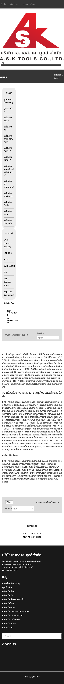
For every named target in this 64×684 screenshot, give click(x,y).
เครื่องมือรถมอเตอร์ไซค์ (12, 615)
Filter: (9, 502)
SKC (5, 272)
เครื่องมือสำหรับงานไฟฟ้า (13, 599)
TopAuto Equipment (9, 293)
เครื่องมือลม (7, 627)
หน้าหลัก (57, 74)
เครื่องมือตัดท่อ (9, 623)
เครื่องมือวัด (7, 595)
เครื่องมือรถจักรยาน (11, 619)
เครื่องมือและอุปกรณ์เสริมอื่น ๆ (15, 611)
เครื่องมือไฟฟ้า (8, 603)
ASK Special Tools (7, 282)
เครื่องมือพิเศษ (8, 607)
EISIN (6, 259)
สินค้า (56, 78)
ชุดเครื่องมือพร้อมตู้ (10, 583)
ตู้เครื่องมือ (7, 587)
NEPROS (8, 253)
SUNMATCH (9, 265)
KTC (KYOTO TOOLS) (7, 243)
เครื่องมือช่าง (8, 591)
